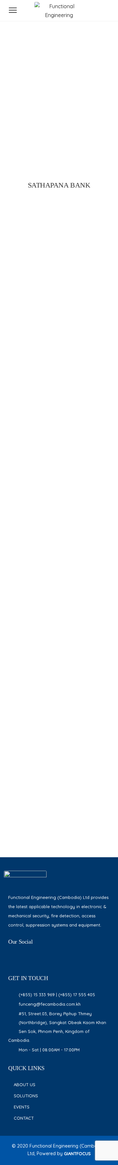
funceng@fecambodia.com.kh (50, 1004)
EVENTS (22, 1106)
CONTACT (24, 1118)
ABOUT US (24, 1084)
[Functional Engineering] (59, 15)
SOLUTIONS (26, 1095)
